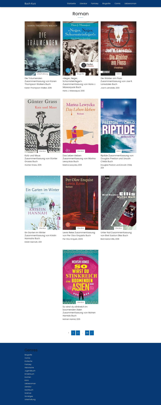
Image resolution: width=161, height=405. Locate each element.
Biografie (106, 3)
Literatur (83, 3)
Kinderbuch (29, 374)
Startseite (71, 3)
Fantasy (94, 3)
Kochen (28, 377)
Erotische (28, 361)
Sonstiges (29, 396)
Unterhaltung (30, 399)
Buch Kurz (30, 3)
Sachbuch (29, 390)
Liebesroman (130, 3)
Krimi (27, 380)
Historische (29, 367)
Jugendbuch (30, 371)
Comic (118, 3)
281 (87, 333)
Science (28, 393)
